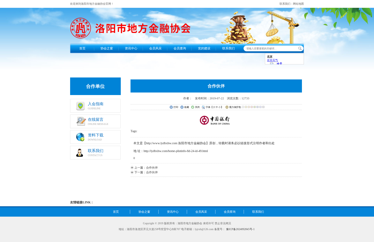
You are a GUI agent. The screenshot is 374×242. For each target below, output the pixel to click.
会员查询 (180, 48)
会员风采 (155, 48)
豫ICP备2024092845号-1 (240, 229)
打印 (176, 107)
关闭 (197, 107)
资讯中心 (131, 48)
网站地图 (298, 3)
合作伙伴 (152, 167)
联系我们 (285, 3)
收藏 (186, 107)
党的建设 (204, 48)
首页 (82, 48)
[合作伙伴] (216, 125)
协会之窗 (107, 48)
